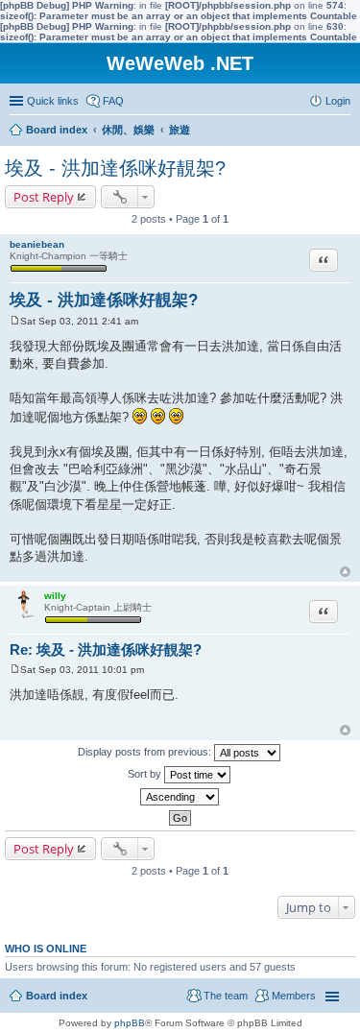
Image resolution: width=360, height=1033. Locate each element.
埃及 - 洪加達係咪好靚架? (115, 168)
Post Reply (43, 196)
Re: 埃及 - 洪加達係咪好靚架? (106, 649)
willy (55, 595)
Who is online (45, 948)
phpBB (129, 1023)
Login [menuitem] (337, 101)
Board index (56, 995)
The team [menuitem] (226, 995)
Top (345, 571)
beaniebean (37, 244)
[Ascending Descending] (180, 796)
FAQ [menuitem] (113, 101)
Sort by (146, 774)
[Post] (15, 321)
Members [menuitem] (294, 995)
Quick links (53, 101)
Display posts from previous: (146, 751)
